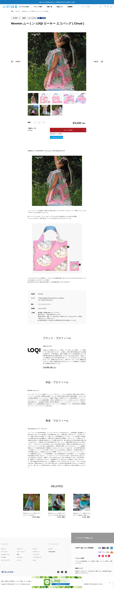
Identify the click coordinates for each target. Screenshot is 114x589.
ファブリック (36, 551)
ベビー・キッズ (21, 551)
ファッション (4, 551)
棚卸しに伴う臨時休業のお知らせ (46, 2)
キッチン (35, 549)
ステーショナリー (5, 560)
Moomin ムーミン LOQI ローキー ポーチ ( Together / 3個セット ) (82, 514)
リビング (3, 549)
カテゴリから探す (24, 6)
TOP (12, 11)
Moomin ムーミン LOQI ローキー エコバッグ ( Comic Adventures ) (57, 514)
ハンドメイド (36, 554)
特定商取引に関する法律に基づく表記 (93, 584)
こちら (91, 538)
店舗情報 (69, 6)
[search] (90, 7)
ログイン (51, 549)
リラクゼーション (5, 554)
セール (34, 560)
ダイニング (19, 549)
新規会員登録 (52, 551)
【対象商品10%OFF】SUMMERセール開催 (65, 2)
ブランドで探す (38, 6)
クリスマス (19, 557)
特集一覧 (49, 6)
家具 (18, 554)
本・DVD (3, 557)
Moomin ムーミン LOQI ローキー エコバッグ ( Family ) (32, 514)
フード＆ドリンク (37, 557)
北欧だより (60, 6)
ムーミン (18, 11)
